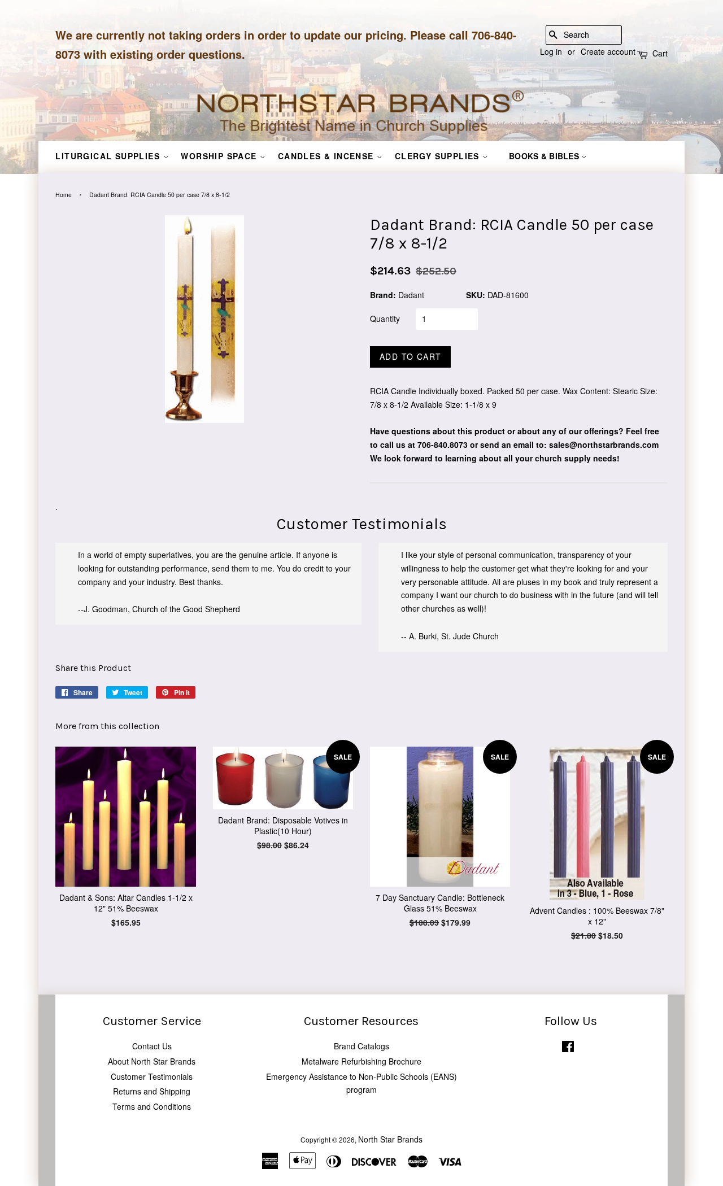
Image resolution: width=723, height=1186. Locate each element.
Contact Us (152, 1046)
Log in (551, 51)
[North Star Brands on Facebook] (567, 1048)
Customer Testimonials (152, 1076)
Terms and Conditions (151, 1106)
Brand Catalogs (361, 1046)
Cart (660, 53)
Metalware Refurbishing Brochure (361, 1061)
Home (63, 194)
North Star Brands (390, 1139)
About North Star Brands (151, 1061)
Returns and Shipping (151, 1091)
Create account (608, 51)
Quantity (385, 318)
